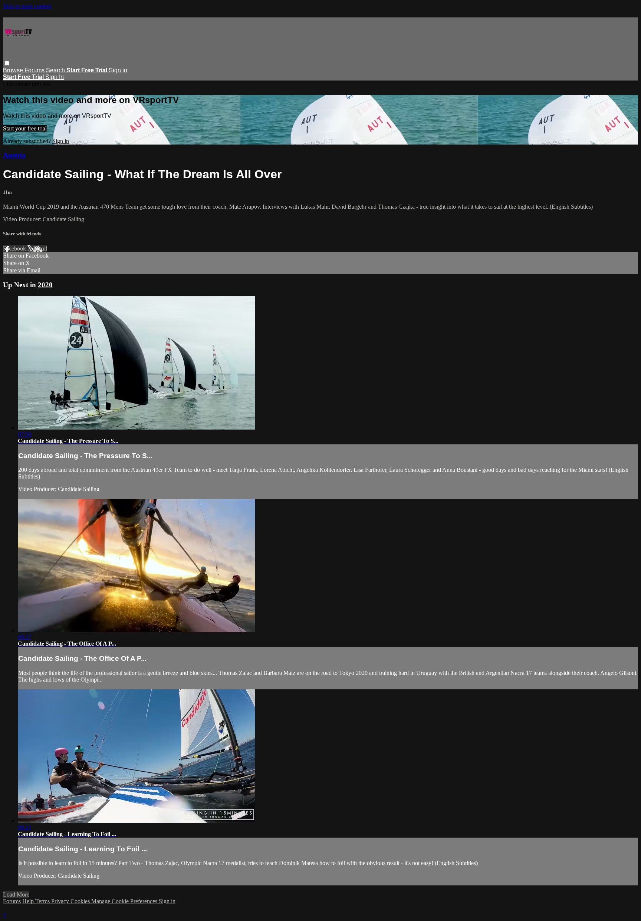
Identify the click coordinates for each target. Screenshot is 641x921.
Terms (43, 901)
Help (28, 901)
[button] (6, 63)
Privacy (60, 901)
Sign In (54, 77)
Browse (13, 70)
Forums (35, 70)
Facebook (15, 248)
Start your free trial (25, 128)
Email (40, 248)
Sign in (118, 70)
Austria (14, 155)
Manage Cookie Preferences (125, 901)
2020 (45, 285)
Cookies (80, 901)
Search (56, 70)
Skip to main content (27, 6)
